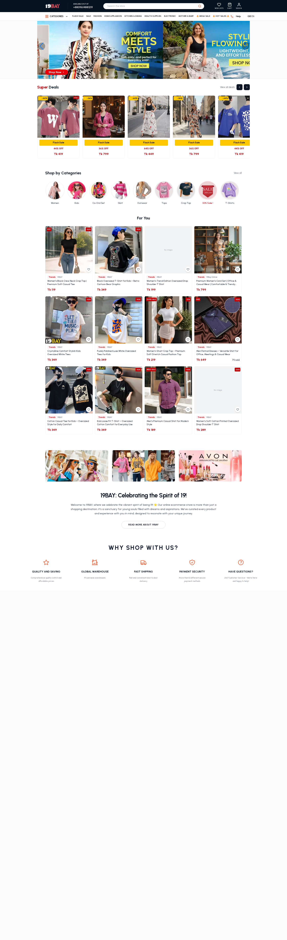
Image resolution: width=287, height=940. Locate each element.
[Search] (199, 6)
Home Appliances (113, 16)
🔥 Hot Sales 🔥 (221, 16)
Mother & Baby (186, 16)
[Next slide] (245, 46)
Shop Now (142, 72)
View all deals (227, 87)
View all (238, 172)
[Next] (247, 87)
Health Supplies (152, 16)
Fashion (98, 16)
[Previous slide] (41, 46)
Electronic (170, 16)
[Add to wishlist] (88, 269)
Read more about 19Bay (143, 524)
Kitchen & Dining (133, 16)
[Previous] (239, 87)
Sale (88, 16)
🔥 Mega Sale (203, 16)
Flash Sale (78, 16)
